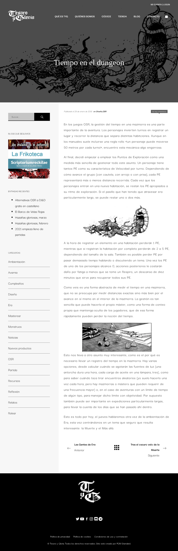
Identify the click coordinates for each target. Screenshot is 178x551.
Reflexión (14, 391)
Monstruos (15, 326)
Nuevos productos (19, 348)
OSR (104, 111)
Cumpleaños (16, 283)
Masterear (14, 315)
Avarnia (12, 272)
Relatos (12, 402)
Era (10, 304)
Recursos (14, 380)
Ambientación (16, 261)
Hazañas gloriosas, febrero (31, 223)
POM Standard (123, 543)
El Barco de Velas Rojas (29, 211)
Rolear (12, 413)
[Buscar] (42, 117)
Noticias (13, 337)
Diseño (99, 111)
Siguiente (145, 449)
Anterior (84, 447)
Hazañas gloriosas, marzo (31, 217)
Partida (12, 369)
